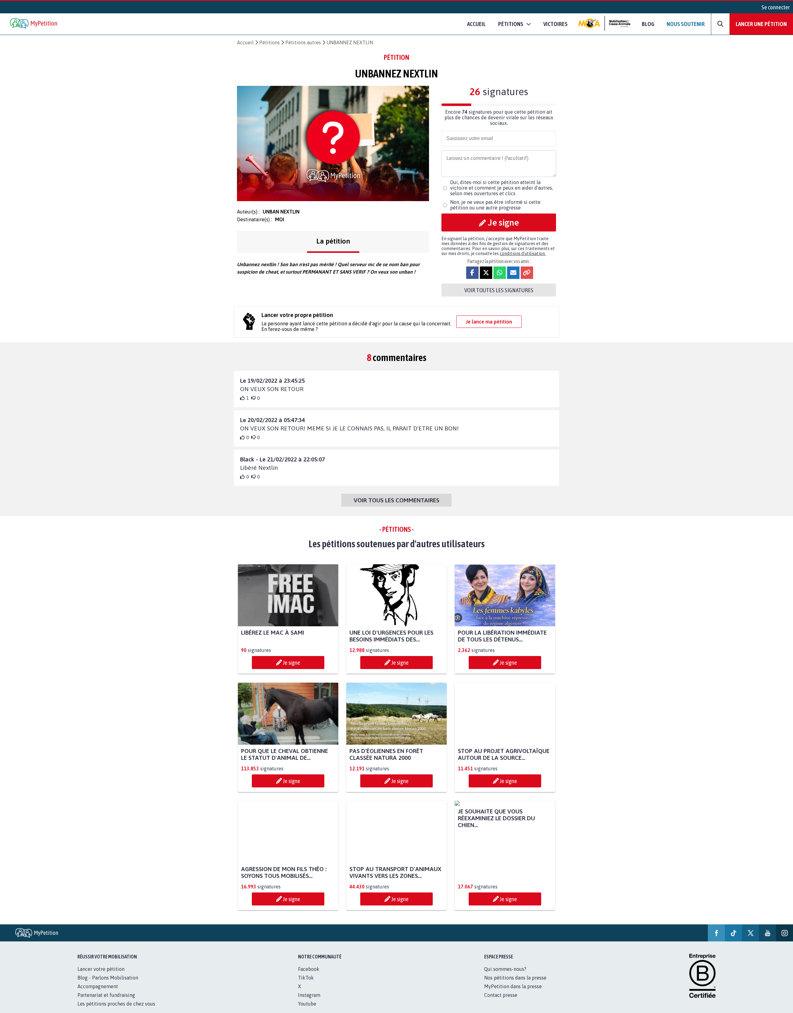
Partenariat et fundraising (106, 1002)
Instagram (309, 1002)
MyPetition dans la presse (513, 993)
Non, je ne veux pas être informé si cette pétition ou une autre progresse (495, 204)
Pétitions (269, 42)
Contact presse (500, 1002)
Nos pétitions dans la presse (515, 984)
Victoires (555, 23)
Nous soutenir (686, 23)
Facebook (308, 976)
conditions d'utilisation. (523, 253)
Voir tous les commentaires (396, 500)
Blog (648, 23)
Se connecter (775, 7)
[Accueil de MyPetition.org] (34, 24)
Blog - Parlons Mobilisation (107, 984)
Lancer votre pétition (101, 976)
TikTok (306, 984)
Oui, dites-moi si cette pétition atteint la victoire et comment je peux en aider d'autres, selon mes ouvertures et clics (501, 187)
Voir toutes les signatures (498, 290)
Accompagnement (97, 993)
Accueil (476, 23)
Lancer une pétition (761, 23)
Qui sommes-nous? (505, 976)
